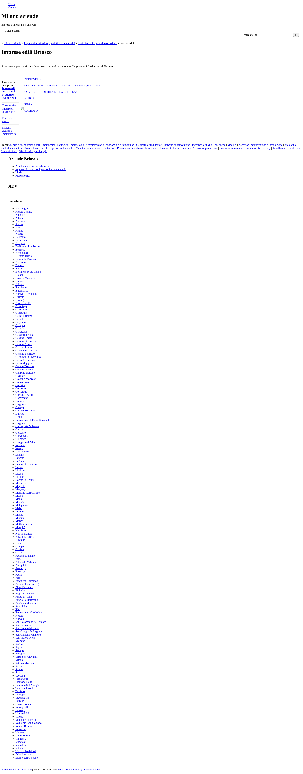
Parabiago (20, 568)
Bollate (19, 274)
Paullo (18, 574)
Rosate (19, 615)
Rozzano (20, 618)
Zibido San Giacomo (27, 757)
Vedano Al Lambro (26, 719)
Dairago (19, 413)
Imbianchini (48, 144)
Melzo (18, 508)
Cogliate (20, 375)
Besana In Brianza (25, 259)
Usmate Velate (23, 703)
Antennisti (109, 148)
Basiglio (20, 243)
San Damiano (23, 625)
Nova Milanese (23, 533)
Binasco (19, 265)
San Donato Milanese (27, 628)
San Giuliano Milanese (28, 634)
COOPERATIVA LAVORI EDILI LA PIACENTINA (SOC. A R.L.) (63, 85)
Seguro (19, 647)
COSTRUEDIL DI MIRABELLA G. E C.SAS (51, 91)
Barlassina (21, 240)
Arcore (19, 224)
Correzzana (21, 397)
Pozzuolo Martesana (26, 599)
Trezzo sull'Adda (24, 688)
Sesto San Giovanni (26, 656)
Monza (19, 520)
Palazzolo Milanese (26, 561)
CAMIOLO (31, 110)
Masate (19, 495)
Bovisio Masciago (25, 277)
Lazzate (19, 457)
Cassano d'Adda (24, 334)
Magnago (20, 489)
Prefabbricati (253, 148)
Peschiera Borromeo (26, 580)
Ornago (19, 546)
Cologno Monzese (25, 378)
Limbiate (20, 470)
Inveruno (20, 445)
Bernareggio (22, 252)
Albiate (19, 218)
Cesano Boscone (24, 366)
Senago (19, 650)
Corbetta (20, 385)
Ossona (19, 552)
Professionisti (22, 175)
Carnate (19, 318)
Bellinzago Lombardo (27, 246)
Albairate (20, 214)
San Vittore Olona (25, 637)
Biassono (20, 262)
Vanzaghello (22, 707)
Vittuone (20, 748)
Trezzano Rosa (23, 681)
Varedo (19, 716)
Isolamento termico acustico (175, 148)
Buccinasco (21, 290)
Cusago (19, 407)
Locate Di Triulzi (24, 479)
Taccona (20, 675)
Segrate (19, 644)
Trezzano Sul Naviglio (27, 685)
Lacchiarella (22, 451)
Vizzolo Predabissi (25, 751)
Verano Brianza (24, 726)
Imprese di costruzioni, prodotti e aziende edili (49, 43)
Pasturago (20, 571)
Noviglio (20, 539)
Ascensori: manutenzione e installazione (260, 144)
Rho (17, 609)
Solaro (19, 669)
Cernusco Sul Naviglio (28, 356)
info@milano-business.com (16, 769)
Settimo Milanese (25, 662)
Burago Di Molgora (26, 293)
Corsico (19, 401)
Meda (18, 498)
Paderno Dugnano (25, 555)
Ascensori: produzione (205, 148)
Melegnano (21, 505)
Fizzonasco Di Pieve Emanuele (32, 419)
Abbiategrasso (23, 208)
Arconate (20, 221)
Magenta (20, 486)
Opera (18, 543)
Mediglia (20, 502)
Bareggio (20, 236)
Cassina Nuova (23, 344)
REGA (28, 104)
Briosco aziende (12, 43)
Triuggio (20, 694)
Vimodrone (21, 744)
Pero (18, 577)
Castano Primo (23, 347)
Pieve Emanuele (24, 587)
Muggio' (20, 527)
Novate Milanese (24, 536)
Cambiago (21, 306)
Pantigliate (21, 565)
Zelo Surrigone (23, 754)
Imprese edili (77, 144)
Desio (18, 416)
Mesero (19, 511)
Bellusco (20, 249)
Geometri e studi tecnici (149, 144)
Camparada (21, 309)
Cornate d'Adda (24, 394)
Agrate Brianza (23, 211)
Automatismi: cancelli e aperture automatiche (49, 148)
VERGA (29, 98)
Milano (19, 514)
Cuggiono (20, 404)
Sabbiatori (294, 148)
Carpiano (20, 322)
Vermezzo (20, 729)
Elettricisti (62, 144)
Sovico (19, 672)
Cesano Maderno (24, 369)
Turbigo (19, 700)
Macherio (20, 483)
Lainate (19, 454)
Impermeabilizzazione (232, 148)
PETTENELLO (33, 79)
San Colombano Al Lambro (30, 621)
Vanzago (20, 710)
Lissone (19, 476)
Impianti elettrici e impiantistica (9, 130)
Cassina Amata (23, 337)
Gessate (19, 429)
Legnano (20, 460)
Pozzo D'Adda (23, 596)
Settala (19, 659)
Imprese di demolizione (177, 144)
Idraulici (232, 144)
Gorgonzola (22, 435)
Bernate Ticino (23, 255)
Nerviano (20, 530)
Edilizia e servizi (7, 120)
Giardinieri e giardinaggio (33, 151)
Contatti (12, 7)
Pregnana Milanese (25, 602)
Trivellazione (279, 148)
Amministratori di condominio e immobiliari (110, 144)
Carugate (20, 325)
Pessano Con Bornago (27, 584)
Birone (19, 268)
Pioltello (20, 590)
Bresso (19, 281)
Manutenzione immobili (89, 148)
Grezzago (20, 438)
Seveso (19, 666)
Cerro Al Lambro (25, 360)
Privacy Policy (74, 769)
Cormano (20, 388)
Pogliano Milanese (25, 593)
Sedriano (20, 640)
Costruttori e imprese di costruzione (97, 43)
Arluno (19, 230)
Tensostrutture (9, 151)
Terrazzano (21, 678)
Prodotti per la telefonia (130, 148)
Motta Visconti (23, 524)
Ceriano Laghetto (25, 353)
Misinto (19, 517)
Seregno (20, 653)
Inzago (19, 448)
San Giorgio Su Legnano (29, 631)
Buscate (19, 296)
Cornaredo (21, 391)
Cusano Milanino (25, 410)
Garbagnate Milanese (27, 426)
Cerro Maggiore (24, 363)
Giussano (20, 432)
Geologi (266, 148)
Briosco (19, 284)
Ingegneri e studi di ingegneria (208, 144)
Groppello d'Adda (25, 442)
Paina (18, 558)
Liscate (19, 473)
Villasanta (20, 738)
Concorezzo (22, 382)
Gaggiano (20, 423)
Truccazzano (22, 697)
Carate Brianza (23, 315)
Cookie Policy (92, 769)
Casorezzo (21, 331)
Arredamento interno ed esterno (32, 166)
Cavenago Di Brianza (27, 350)
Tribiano (20, 691)
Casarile (19, 328)
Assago (19, 233)
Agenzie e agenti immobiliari (24, 144)
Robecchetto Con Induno (29, 612)
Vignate (19, 732)
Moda (18, 172)
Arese (18, 227)
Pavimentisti (151, 148)
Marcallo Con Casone (27, 492)
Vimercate (21, 741)
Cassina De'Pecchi (25, 341)
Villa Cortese (22, 735)
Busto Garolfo (23, 303)
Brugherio (21, 287)
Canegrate (21, 312)
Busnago (20, 300)
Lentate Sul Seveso (26, 464)
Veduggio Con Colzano (28, 722)
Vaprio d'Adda (23, 713)
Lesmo (19, 467)
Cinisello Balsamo (25, 372)
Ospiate (19, 549)
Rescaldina (21, 606)
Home (11, 4)
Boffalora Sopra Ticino (28, 271)
